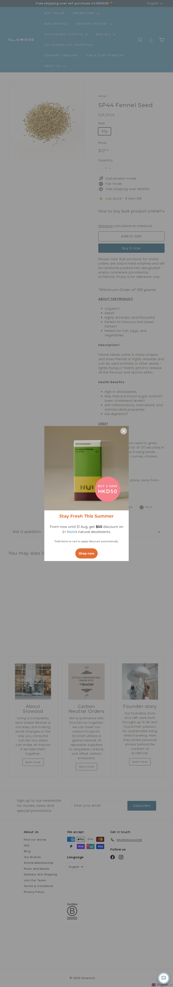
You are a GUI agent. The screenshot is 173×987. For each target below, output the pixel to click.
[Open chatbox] (164, 978)
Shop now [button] (86, 553)
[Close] (124, 431)
